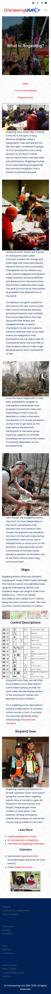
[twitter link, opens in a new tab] (37, 3)
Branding (7, 933)
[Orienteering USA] (22, 9)
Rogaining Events (29, 856)
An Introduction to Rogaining (22, 840)
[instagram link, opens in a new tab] (42, 3)
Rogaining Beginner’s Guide (21, 836)
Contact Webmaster (13, 972)
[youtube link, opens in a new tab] (46, 3)
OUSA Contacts (10, 914)
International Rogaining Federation (25, 843)
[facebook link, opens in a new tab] (33, 3)
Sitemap (6, 976)
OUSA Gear (8, 926)
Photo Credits (9, 969)
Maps (25, 83)
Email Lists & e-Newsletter (16, 910)
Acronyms (7, 953)
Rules (5, 945)
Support (6, 906)
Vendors (6, 930)
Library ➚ (7, 949)
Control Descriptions (25, 90)
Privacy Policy (9, 965)
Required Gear (25, 97)
